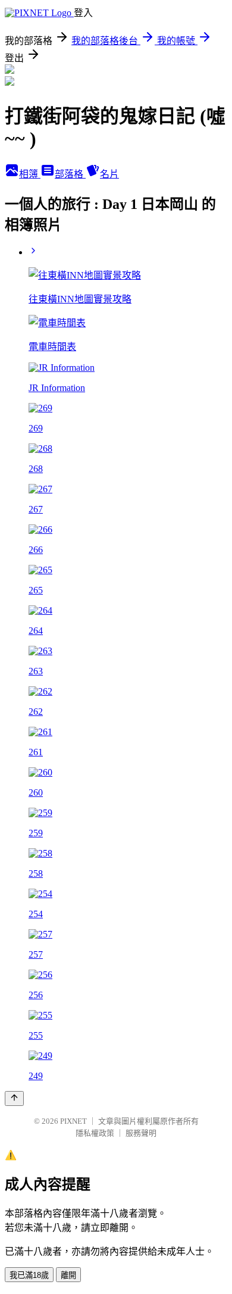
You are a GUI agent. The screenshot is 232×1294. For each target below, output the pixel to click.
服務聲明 (141, 1133)
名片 (109, 174)
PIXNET (73, 1121)
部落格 (70, 174)
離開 (68, 1275)
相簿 (29, 174)
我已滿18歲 (29, 1275)
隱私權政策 (95, 1133)
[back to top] (14, 1098)
